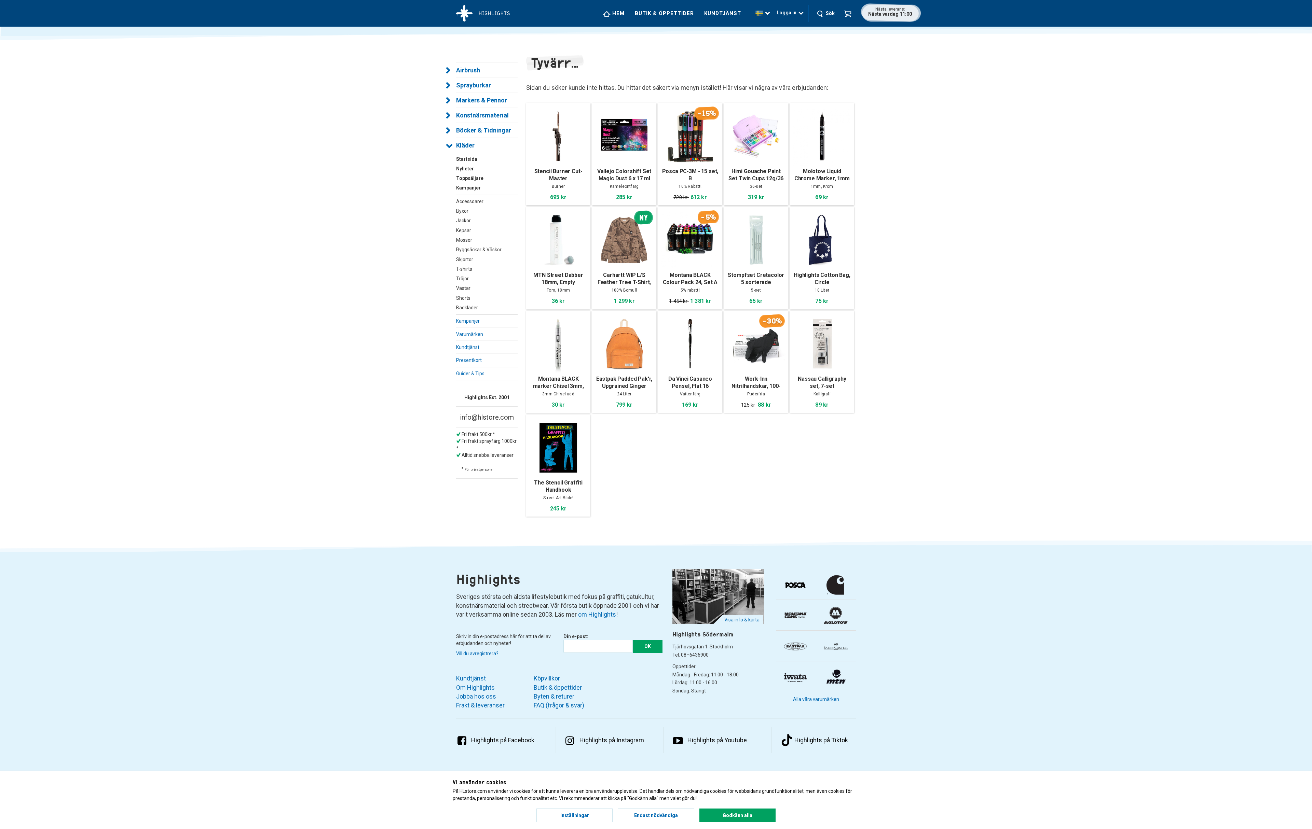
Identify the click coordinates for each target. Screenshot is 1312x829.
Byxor (462, 211)
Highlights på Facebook (502, 740)
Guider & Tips (470, 373)
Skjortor (464, 259)
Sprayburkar (473, 85)
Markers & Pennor (481, 100)
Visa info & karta (742, 619)
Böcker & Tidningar (483, 130)
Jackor (463, 220)
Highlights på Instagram (611, 740)
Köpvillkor (547, 678)
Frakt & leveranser (480, 705)
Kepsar (463, 230)
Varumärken (469, 334)
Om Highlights (475, 687)
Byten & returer (554, 696)
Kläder (465, 145)
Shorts (463, 298)
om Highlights (597, 614)
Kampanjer (468, 321)
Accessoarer (469, 201)
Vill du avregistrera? (477, 653)
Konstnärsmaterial (482, 115)
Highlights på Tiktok (821, 740)
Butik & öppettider (664, 13)
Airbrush (468, 70)
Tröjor (462, 278)
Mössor (464, 240)
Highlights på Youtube (717, 740)
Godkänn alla (737, 815)
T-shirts (464, 269)
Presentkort (469, 360)
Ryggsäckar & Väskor (479, 249)
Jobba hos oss (476, 696)
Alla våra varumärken (816, 699)
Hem (618, 13)
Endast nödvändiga (656, 815)
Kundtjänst (722, 13)
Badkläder (467, 307)
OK (647, 646)
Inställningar (574, 815)
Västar (463, 288)
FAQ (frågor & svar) (559, 705)
